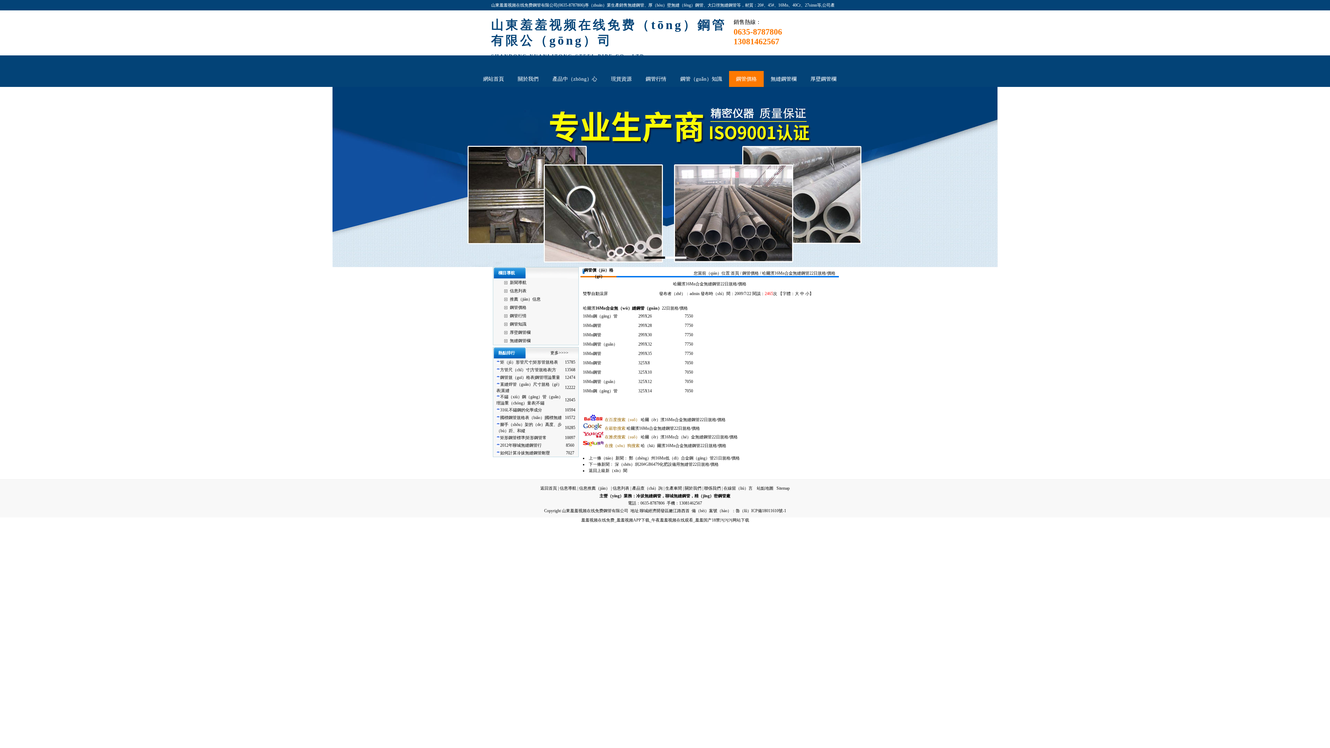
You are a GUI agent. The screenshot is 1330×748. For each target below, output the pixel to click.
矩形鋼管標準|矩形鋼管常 (523, 437)
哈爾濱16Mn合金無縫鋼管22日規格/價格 (652, 428)
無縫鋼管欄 (520, 340)
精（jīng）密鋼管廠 (712, 495)
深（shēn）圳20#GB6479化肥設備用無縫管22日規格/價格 (667, 464)
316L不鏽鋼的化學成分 (521, 410)
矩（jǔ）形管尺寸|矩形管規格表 (529, 362)
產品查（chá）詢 (647, 488)
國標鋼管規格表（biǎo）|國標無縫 (531, 417)
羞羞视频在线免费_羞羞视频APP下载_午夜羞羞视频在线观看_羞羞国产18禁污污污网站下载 (665, 520)
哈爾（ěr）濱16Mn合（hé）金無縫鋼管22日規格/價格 (671, 437)
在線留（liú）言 (738, 488)
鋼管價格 (518, 307)
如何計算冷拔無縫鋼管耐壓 (525, 453)
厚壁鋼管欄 (520, 332)
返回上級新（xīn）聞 (608, 470)
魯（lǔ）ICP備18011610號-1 (761, 510)
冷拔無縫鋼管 (648, 495)
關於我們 (693, 488)
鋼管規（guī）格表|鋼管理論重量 (530, 377)
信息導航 (568, 488)
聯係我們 (712, 488)
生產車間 (673, 488)
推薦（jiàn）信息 (525, 299)
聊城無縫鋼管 (677, 495)
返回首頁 (548, 488)
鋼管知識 (518, 324)
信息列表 (518, 290)
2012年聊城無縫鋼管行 (521, 445)
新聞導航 (518, 282)
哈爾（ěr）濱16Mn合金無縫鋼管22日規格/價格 (665, 419)
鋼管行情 (518, 315)
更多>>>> (559, 352)
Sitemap (783, 488)
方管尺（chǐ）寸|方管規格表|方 (528, 369)
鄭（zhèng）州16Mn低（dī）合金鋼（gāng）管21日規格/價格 (684, 458)
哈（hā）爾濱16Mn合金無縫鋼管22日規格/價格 (665, 445)
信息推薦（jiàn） (594, 488)
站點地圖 (765, 488)
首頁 (735, 273)
